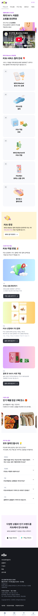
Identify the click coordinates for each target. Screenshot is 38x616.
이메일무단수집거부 (19, 605)
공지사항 (3, 572)
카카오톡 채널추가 (6, 559)
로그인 (33, 2)
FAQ (2, 569)
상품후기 (3, 563)
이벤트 (32, 7)
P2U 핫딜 (19, 7)
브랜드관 (26, 7)
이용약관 (3, 605)
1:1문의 (3, 566)
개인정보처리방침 (10, 605)
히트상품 (12, 7)
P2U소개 (5, 7)
